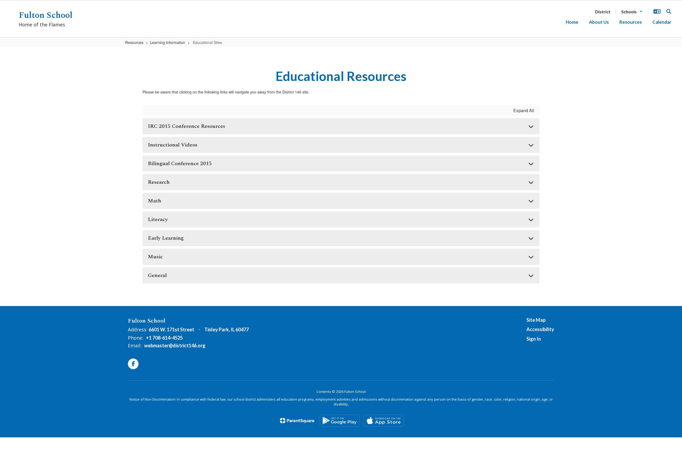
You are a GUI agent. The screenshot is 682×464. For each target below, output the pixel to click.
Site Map (536, 320)
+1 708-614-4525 (164, 338)
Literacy (158, 219)
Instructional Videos (172, 145)
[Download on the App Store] (384, 421)
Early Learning (166, 238)
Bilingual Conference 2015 (180, 164)
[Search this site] (668, 11)
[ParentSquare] (297, 421)
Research (159, 182)
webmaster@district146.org (174, 345)
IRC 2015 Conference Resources (186, 126)
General (157, 275)
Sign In (533, 339)
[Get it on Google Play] (340, 421)
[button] (632, 11)
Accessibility (540, 329)
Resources (134, 42)
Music (155, 257)
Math (154, 201)
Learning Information (167, 42)
